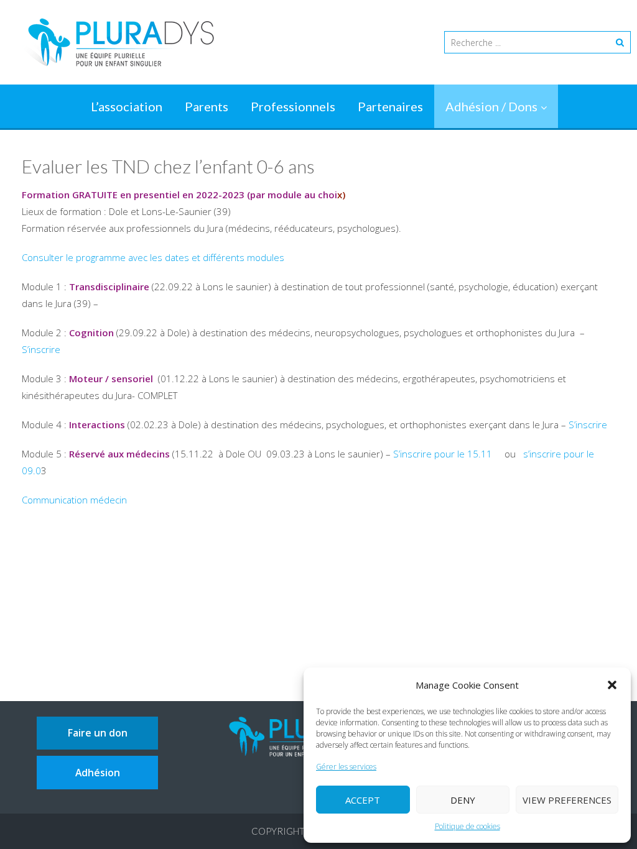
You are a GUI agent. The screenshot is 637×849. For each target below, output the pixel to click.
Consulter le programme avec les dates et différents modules (153, 257)
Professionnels (293, 106)
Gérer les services (346, 766)
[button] (612, 685)
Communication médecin (74, 499)
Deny (462, 800)
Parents (206, 106)
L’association (126, 106)
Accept (362, 800)
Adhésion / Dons (491, 106)
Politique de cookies (467, 826)
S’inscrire (41, 349)
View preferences (567, 800)
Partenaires (390, 106)
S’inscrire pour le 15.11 (444, 453)
